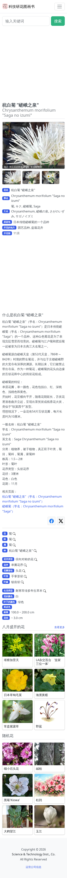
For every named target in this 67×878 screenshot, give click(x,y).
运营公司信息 (33, 867)
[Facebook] (51, 521)
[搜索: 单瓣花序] (25, 564)
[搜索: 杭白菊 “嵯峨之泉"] (35, 550)
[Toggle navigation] (59, 6)
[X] (61, 521)
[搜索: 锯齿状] (22, 582)
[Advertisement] (33, 65)
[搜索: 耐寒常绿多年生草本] (44, 590)
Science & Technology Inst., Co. (33, 854)
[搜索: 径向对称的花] (35, 559)
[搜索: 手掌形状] (25, 576)
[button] (11, 177)
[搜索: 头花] (23, 570)
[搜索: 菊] (14, 533)
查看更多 (59, 627)
